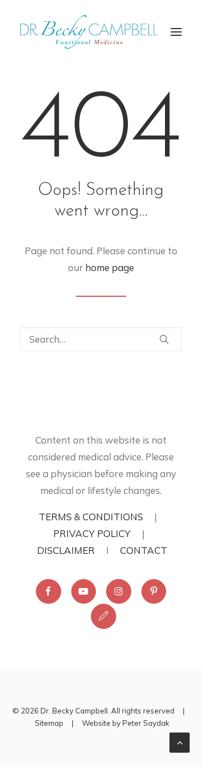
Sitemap (49, 723)
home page (109, 267)
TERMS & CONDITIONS (91, 517)
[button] (176, 32)
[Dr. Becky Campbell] (89, 32)
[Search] (101, 339)
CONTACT (143, 550)
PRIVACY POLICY (92, 533)
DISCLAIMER (66, 550)
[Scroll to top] (179, 741)
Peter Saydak (145, 723)
